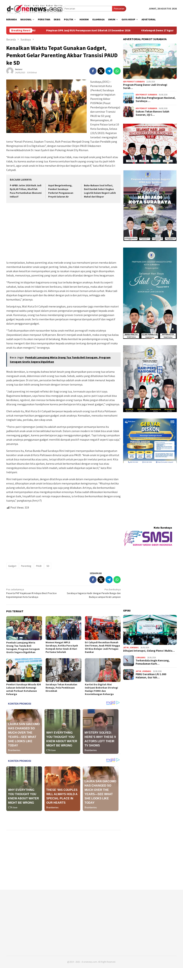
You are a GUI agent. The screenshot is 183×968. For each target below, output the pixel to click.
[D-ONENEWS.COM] (34, 8)
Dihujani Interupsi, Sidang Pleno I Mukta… (149, 650)
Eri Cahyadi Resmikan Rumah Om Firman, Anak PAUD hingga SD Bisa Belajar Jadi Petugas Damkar (102, 647)
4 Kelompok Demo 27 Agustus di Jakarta (114, 30)
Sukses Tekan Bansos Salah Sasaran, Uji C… (152, 113)
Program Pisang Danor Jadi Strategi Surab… (145, 86)
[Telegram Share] (109, 71)
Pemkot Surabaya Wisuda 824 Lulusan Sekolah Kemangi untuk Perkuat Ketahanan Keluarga (23, 689)
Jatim (126, 647)
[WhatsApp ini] (117, 71)
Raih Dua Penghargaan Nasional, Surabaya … (155, 99)
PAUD (39, 566)
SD (47, 566)
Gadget (12, 566)
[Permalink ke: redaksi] (9, 70)
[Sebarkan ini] (93, 71)
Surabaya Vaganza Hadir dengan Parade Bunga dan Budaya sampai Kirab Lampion (94, 593)
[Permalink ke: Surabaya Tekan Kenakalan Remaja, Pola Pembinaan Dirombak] (63, 670)
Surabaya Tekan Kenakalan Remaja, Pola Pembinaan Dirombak (61, 687)
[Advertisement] (63, 232)
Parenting (26, 566)
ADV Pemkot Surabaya (134, 81)
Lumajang (140, 657)
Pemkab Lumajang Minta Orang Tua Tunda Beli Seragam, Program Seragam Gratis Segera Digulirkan (23, 647)
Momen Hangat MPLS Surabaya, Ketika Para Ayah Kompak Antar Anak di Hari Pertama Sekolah (62, 647)
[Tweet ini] (101, 71)
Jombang (134, 647)
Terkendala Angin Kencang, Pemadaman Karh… (153, 662)
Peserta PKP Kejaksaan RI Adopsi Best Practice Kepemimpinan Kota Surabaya (31, 593)
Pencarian (119, 8)
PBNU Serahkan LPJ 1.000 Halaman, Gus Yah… (151, 676)
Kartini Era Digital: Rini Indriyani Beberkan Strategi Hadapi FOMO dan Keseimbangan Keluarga (101, 689)
